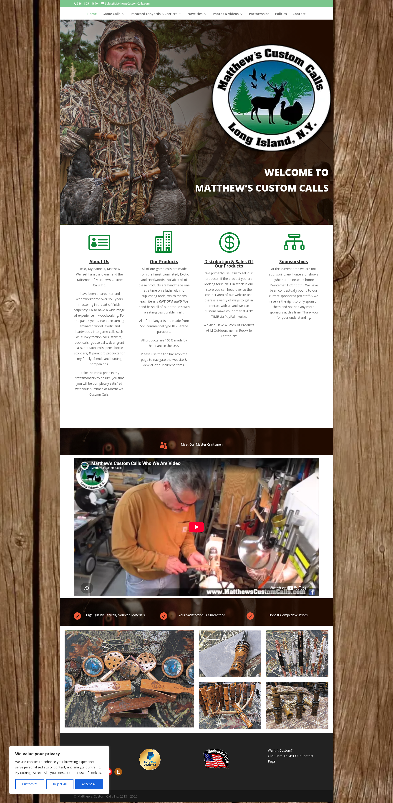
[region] (59, 770)
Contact (299, 14)
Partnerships (259, 14)
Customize (30, 784)
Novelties (195, 14)
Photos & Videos (226, 14)
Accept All (89, 784)
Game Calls (111, 14)
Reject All (60, 784)
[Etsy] (118, 772)
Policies (281, 14)
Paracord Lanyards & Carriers (154, 14)
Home (92, 14)
